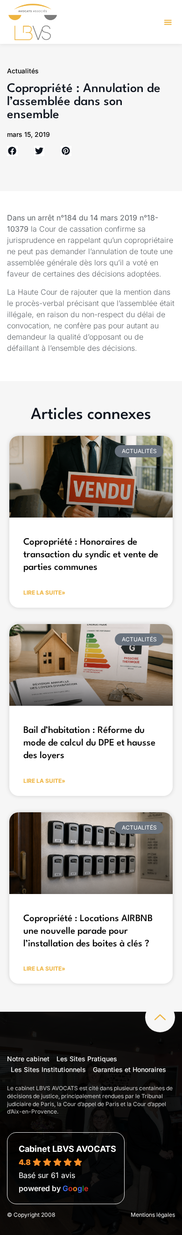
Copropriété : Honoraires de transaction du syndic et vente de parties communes (90, 555)
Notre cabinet (28, 1059)
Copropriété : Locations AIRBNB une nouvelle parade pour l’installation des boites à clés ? (88, 931)
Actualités (23, 71)
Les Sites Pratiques (86, 1059)
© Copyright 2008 (31, 1214)
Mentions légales (153, 1214)
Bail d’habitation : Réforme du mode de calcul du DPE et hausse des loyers (89, 743)
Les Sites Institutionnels (48, 1069)
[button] (168, 22)
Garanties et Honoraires (129, 1069)
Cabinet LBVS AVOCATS (67, 1149)
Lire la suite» (44, 592)
